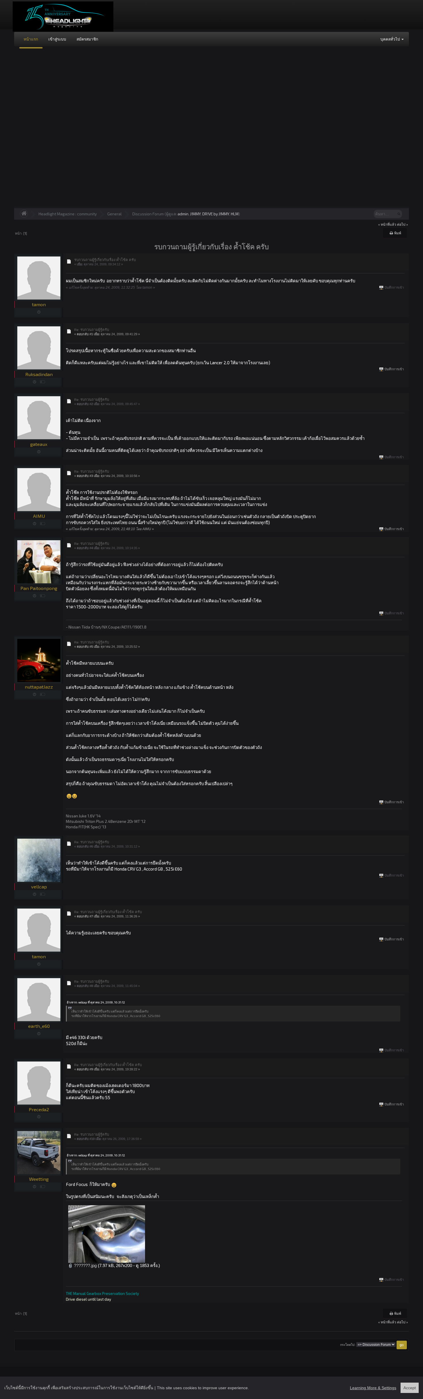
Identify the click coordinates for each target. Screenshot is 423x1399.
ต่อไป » (402, 224)
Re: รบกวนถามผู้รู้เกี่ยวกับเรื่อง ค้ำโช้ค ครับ (108, 911)
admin (183, 213)
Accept (409, 1387)
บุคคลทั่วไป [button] (390, 39)
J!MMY (195, 213)
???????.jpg (85, 1265)
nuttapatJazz (39, 686)
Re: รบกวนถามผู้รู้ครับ (91, 329)
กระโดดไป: (347, 1344)
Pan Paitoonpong (38, 588)
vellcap (39, 886)
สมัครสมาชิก (87, 39)
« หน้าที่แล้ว (387, 224)
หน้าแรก (31, 39)
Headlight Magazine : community (68, 213)
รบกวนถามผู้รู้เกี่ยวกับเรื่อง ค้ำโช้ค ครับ (105, 259)
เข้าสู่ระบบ (57, 39)
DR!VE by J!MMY (215, 213)
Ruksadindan (39, 374)
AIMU (39, 516)
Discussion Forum (148, 213)
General (114, 213)
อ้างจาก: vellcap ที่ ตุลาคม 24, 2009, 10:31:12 (96, 1002)
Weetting (39, 1179)
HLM (235, 213)
